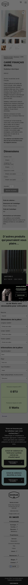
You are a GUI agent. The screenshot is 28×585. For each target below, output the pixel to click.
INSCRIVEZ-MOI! (21, 295)
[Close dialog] (27, 285)
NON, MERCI (21, 298)
